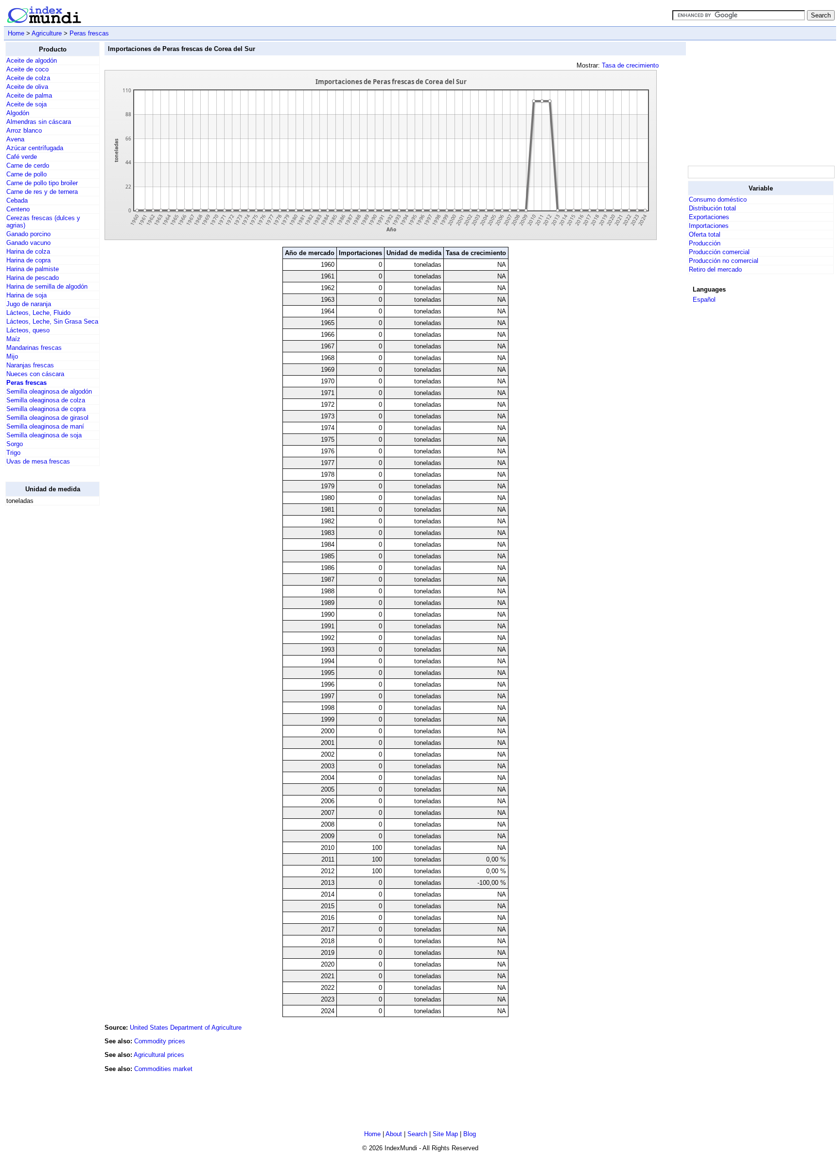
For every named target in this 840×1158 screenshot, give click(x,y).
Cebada (17, 200)
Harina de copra (28, 260)
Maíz (13, 339)
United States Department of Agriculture (186, 1027)
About (393, 1134)
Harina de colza (28, 251)
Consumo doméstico (718, 199)
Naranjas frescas (30, 365)
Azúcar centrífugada (34, 148)
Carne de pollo (26, 174)
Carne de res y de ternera (42, 191)
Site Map (445, 1134)
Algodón (17, 113)
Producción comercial (719, 252)
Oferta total (704, 234)
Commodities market (163, 1068)
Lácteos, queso (28, 330)
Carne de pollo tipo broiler (42, 183)
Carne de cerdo (27, 165)
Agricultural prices (159, 1054)
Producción (704, 243)
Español (704, 299)
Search (417, 1134)
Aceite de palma (29, 95)
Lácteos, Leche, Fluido (38, 312)
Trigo (13, 452)
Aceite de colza (28, 78)
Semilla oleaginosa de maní (45, 426)
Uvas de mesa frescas (38, 461)
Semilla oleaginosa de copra (46, 409)
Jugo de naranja (28, 304)
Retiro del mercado (715, 269)
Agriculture (47, 33)
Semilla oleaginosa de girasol (47, 417)
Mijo (12, 356)
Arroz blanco (24, 130)
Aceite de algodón (31, 60)
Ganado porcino (28, 234)
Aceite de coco (27, 69)
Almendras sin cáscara (38, 121)
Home (16, 33)
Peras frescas (89, 33)
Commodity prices (159, 1041)
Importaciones (709, 225)
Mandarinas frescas (34, 347)
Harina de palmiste (32, 269)
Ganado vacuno (28, 242)
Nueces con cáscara (35, 374)
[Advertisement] (44, 659)
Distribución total (712, 208)
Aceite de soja (26, 104)
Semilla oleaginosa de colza (45, 400)
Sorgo (14, 444)
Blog (469, 1134)
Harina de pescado (32, 277)
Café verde (21, 156)
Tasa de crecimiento (630, 65)
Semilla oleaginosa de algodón (49, 391)
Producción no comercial (723, 260)
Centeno (18, 209)
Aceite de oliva (27, 86)
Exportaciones (709, 217)
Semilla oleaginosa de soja (44, 435)
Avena (15, 139)
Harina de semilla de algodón (47, 286)
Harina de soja (26, 295)
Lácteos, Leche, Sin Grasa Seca (52, 321)
